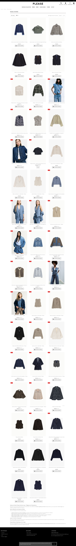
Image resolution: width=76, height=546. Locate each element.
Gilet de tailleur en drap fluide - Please (38, 315)
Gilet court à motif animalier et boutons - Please (57, 376)
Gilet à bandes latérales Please (38, 72)
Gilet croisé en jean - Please (56, 285)
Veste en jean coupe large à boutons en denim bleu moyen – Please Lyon (19, 255)
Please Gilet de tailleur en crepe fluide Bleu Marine (38, 497)
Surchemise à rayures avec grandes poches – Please (38, 285)
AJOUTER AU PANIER (20, 45)
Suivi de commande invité (31, 535)
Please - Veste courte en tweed (38, 102)
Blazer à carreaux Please (56, 406)
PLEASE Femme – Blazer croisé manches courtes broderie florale (38, 134)
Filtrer (13, 15)
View (38, 167)
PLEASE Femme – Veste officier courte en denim (19, 163)
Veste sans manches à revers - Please (56, 224)
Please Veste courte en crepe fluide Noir (19, 467)
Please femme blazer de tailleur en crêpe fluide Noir (38, 468)
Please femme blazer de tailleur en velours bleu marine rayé (56, 437)
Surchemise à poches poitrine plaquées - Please (38, 406)
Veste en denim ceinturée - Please (38, 376)
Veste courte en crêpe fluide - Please (57, 163)
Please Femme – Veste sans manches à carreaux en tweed (19, 103)
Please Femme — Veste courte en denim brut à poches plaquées (38, 164)
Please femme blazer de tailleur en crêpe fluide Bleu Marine (19, 498)
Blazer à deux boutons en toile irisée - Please (56, 345)
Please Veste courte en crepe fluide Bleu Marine (56, 467)
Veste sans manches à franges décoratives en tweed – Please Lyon (19, 285)
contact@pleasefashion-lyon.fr (58, 535)
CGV (2, 535)
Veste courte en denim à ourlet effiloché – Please (19, 42)
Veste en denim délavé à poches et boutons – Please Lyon (38, 255)
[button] (42, 7)
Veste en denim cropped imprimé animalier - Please (19, 407)
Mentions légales (4, 536)
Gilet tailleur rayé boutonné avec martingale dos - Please (38, 225)
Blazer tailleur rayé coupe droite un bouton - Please (19, 225)
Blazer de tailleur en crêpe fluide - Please (56, 315)
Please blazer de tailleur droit (38, 437)
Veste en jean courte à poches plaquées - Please (19, 376)
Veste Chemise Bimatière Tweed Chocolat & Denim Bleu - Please (56, 255)
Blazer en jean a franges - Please (19, 315)
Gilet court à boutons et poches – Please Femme (56, 102)
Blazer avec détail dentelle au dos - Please (19, 345)
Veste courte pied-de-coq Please (56, 42)
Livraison (2, 532)
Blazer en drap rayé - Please (56, 72)
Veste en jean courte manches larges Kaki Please (38, 42)
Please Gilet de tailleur (19, 437)
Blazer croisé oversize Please (19, 72)
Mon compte (29, 532)
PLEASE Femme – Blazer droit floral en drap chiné (19, 133)
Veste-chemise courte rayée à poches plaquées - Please (56, 194)
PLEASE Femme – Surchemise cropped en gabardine (56, 134)
